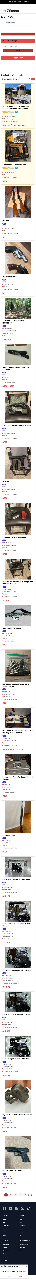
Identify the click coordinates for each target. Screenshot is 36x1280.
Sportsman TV (6, 1244)
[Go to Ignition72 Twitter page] (10, 1208)
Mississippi (14, 121)
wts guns (6, 220)
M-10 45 (5, 481)
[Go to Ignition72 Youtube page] (22, 1208)
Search (18, 50)
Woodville (7, 121)
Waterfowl (22, 1225)
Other (21, 1235)
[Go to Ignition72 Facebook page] (4, 1208)
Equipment (7, 789)
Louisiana (14, 177)
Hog (21, 1228)
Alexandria (7, 745)
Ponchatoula (8, 233)
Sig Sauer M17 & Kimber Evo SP (14, 165)
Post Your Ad (18, 34)
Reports (5, 1253)
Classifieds (5, 1257)
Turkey (21, 1232)
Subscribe (26, 1)
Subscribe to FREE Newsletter (14, 1276)
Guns (5, 175)
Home (7, 23)
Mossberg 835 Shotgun (11, 628)
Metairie (6, 641)
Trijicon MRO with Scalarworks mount (17, 1115)
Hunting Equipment (10, 119)
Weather (5, 1260)
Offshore (5, 1232)
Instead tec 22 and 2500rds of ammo (16, 425)
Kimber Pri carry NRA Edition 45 (14, 537)
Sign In (19, 1)
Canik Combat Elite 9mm (12, 1171)
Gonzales (7, 382)
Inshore (5, 1228)
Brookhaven (7, 336)
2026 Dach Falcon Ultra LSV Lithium (16, 970)
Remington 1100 (8, 835)
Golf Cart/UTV (8, 889)
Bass (4, 1222)
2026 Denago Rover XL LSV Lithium (16, 879)
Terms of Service (24, 1244)
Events (4, 1235)
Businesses (6, 1250)
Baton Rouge (8, 699)
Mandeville (7, 848)
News (4, 1219)
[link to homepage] (11, 10)
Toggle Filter (18, 58)
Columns (5, 1247)
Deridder (6, 1127)
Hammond (7, 177)
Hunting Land (8, 333)
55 (25, 1195)
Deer (21, 1222)
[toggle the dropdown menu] (31, 10)
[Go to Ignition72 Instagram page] (16, 1208)
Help (21, 1250)
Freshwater (6, 1225)
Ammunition (8, 696)
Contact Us (22, 1247)
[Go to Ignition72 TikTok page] (28, 1208)
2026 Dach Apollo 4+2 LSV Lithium (16, 1014)
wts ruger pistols (9, 276)
